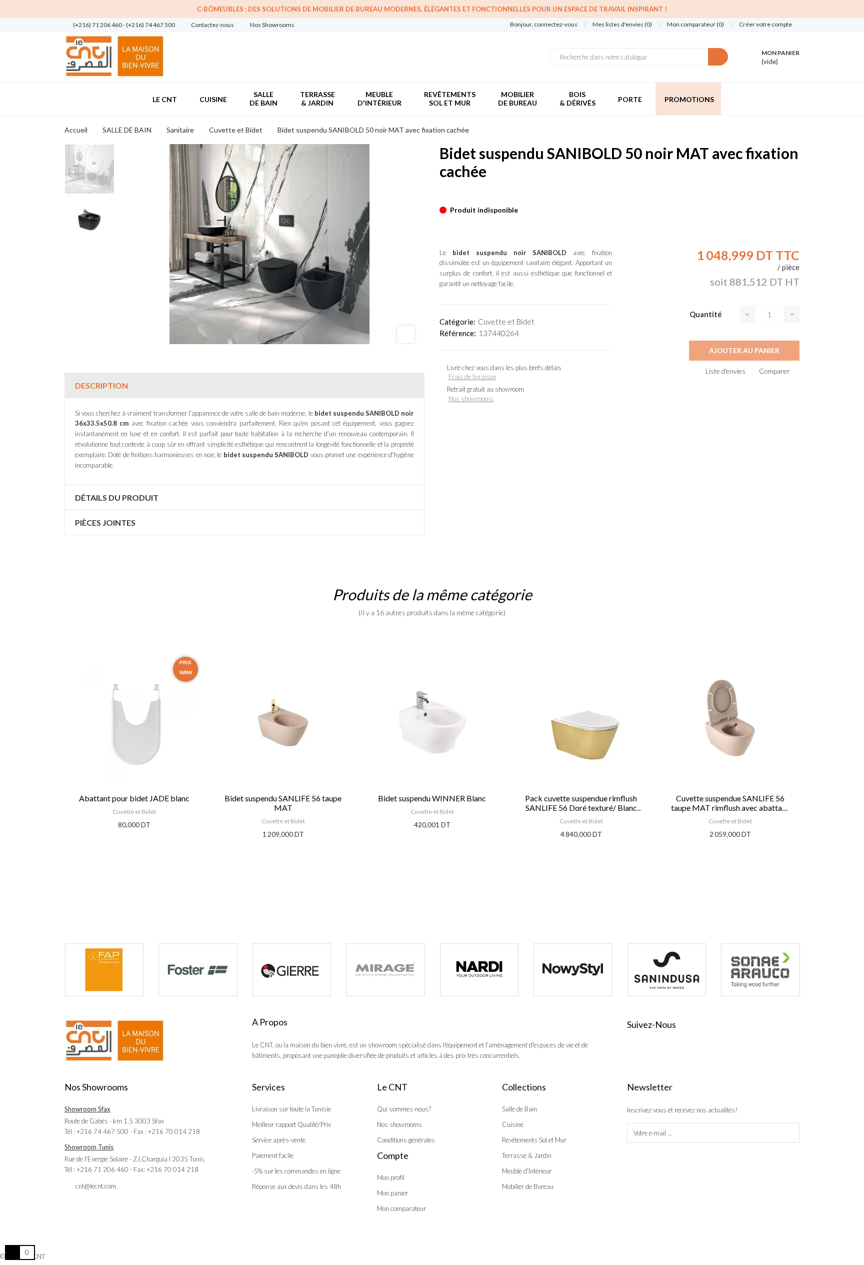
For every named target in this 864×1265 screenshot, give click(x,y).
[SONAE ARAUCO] (760, 969)
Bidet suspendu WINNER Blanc (432, 798)
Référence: (458, 333)
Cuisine (513, 1124)
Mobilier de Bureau (528, 1186)
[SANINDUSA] (667, 969)
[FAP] (104, 969)
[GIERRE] (292, 969)
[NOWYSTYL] (573, 969)
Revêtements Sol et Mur (534, 1140)
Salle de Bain (519, 1109)
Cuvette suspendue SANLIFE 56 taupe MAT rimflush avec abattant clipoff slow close (730, 802)
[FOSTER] (198, 969)
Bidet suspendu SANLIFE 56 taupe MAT (283, 802)
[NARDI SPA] (479, 969)
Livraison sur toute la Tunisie (291, 1109)
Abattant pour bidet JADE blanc (134, 798)
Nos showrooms (471, 399)
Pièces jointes (105, 522)
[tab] (244, 385)
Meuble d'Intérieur (527, 1171)
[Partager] (443, 194)
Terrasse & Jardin (527, 1155)
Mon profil (390, 1177)
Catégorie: (458, 321)
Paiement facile (273, 1155)
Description (101, 385)
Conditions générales (406, 1140)
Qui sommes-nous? (404, 1109)
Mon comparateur (401, 1208)
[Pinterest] (460, 194)
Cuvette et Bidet (506, 321)
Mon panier (392, 1193)
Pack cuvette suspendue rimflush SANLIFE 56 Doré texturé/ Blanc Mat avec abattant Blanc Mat (581, 802)
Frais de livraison (472, 377)
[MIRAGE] (385, 969)
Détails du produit (116, 497)
